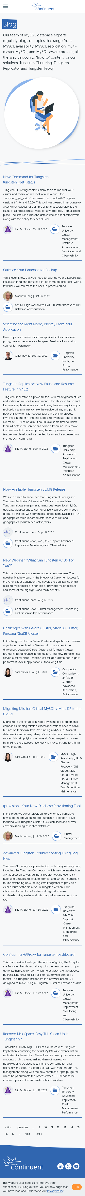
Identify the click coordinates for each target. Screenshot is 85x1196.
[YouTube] (76, 1166)
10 (45, 1127)
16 (6, 1134)
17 (13, 1134)
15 (78, 1127)
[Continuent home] (42, 6)
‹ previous (22, 1127)
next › (28, 1134)
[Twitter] (68, 1166)
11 (52, 1127)
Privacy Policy (55, 1191)
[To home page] (23, 1162)
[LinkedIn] (60, 1166)
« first (8, 1127)
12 (58, 1127)
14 (72, 1127)
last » (39, 1134)
